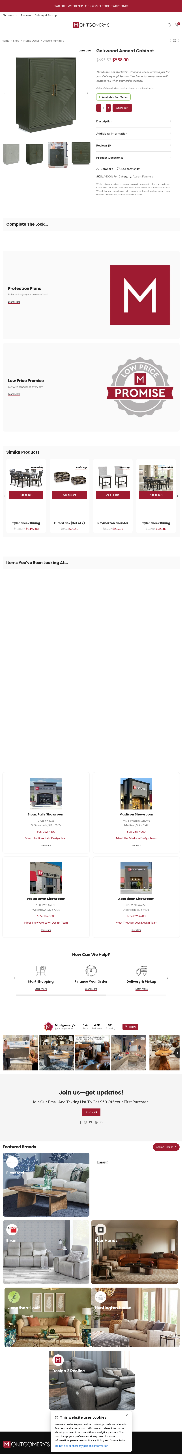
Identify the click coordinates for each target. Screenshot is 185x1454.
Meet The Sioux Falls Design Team (46, 838)
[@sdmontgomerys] (48, 1026)
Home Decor (31, 40)
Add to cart (122, 107)
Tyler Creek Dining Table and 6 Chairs (26, 525)
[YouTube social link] (90, 1122)
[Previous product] (170, 41)
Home (5, 40)
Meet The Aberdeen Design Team (136, 922)
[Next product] (179, 41)
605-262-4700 (136, 916)
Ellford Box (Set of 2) (69, 523)
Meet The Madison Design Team (136, 838)
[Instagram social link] (85, 1122)
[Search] (169, 25)
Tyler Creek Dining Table (156, 525)
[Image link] (26, 1443)
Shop (16, 40)
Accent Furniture (53, 40)
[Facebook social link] (81, 1122)
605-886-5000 (46, 916)
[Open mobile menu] (4, 25)
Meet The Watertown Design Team (46, 922)
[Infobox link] (46, 1184)
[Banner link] (91, 295)
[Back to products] (174, 41)
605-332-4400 (46, 831)
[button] (5, 93)
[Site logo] (91, 24)
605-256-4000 (136, 831)
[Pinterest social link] (96, 1122)
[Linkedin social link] (101, 1122)
